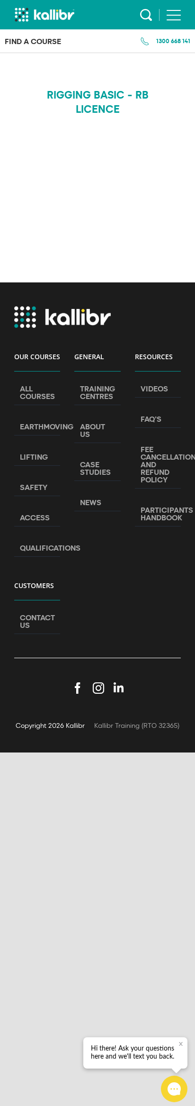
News (90, 502)
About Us (92, 430)
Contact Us (37, 621)
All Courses (37, 392)
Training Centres (97, 392)
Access (35, 517)
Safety (33, 487)
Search (146, 15)
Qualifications (37, 548)
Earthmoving (37, 426)
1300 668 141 (173, 41)
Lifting (34, 457)
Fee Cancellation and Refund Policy (158, 464)
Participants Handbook (158, 513)
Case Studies (95, 468)
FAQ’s (151, 419)
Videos (154, 388)
